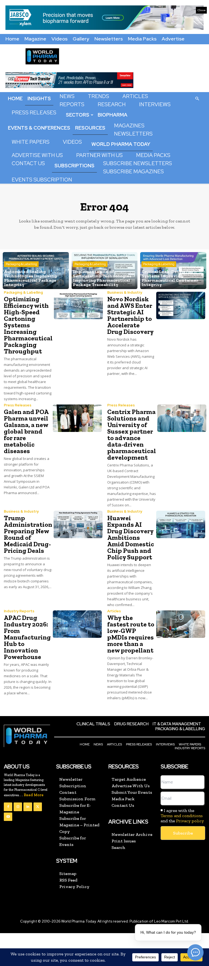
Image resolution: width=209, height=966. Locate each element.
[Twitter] (37, 806)
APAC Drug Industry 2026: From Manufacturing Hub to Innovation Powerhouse (27, 637)
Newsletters (108, 39)
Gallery (81, 39)
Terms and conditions (182, 815)
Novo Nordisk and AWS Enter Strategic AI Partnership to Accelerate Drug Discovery (130, 315)
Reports (72, 104)
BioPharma (112, 115)
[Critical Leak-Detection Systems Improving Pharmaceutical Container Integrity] (173, 270)
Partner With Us (99, 155)
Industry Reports (19, 611)
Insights (39, 98)
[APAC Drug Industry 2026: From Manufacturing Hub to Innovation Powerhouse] (77, 624)
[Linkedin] (27, 806)
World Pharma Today (120, 144)
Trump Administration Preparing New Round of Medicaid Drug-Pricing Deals (28, 534)
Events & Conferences (39, 128)
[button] (197, 98)
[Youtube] (8, 817)
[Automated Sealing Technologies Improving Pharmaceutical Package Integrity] (36, 270)
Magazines (129, 125)
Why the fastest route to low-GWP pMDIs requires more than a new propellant (130, 634)
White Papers (31, 142)
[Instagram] (18, 806)
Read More (34, 795)
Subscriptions (74, 165)
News (67, 96)
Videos (59, 39)
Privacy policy (190, 820)
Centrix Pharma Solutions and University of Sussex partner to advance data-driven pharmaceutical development (131, 434)
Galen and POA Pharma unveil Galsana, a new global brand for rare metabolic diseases (26, 431)
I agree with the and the (182, 815)
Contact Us (28, 163)
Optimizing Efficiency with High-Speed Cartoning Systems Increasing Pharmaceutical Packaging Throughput (28, 325)
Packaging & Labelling (21, 264)
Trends (98, 96)
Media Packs (142, 39)
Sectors (77, 115)
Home (12, 39)
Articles (135, 96)
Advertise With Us (37, 155)
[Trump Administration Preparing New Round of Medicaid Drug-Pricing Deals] (78, 524)
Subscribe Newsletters (137, 163)
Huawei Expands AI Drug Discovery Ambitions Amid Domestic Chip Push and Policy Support (130, 537)
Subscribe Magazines (133, 171)
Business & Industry (124, 292)
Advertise (173, 39)
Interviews (155, 104)
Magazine (35, 39)
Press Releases (34, 112)
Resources (90, 128)
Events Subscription (42, 179)
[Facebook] (8, 806)
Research (112, 104)
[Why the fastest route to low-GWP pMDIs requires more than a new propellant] (180, 624)
